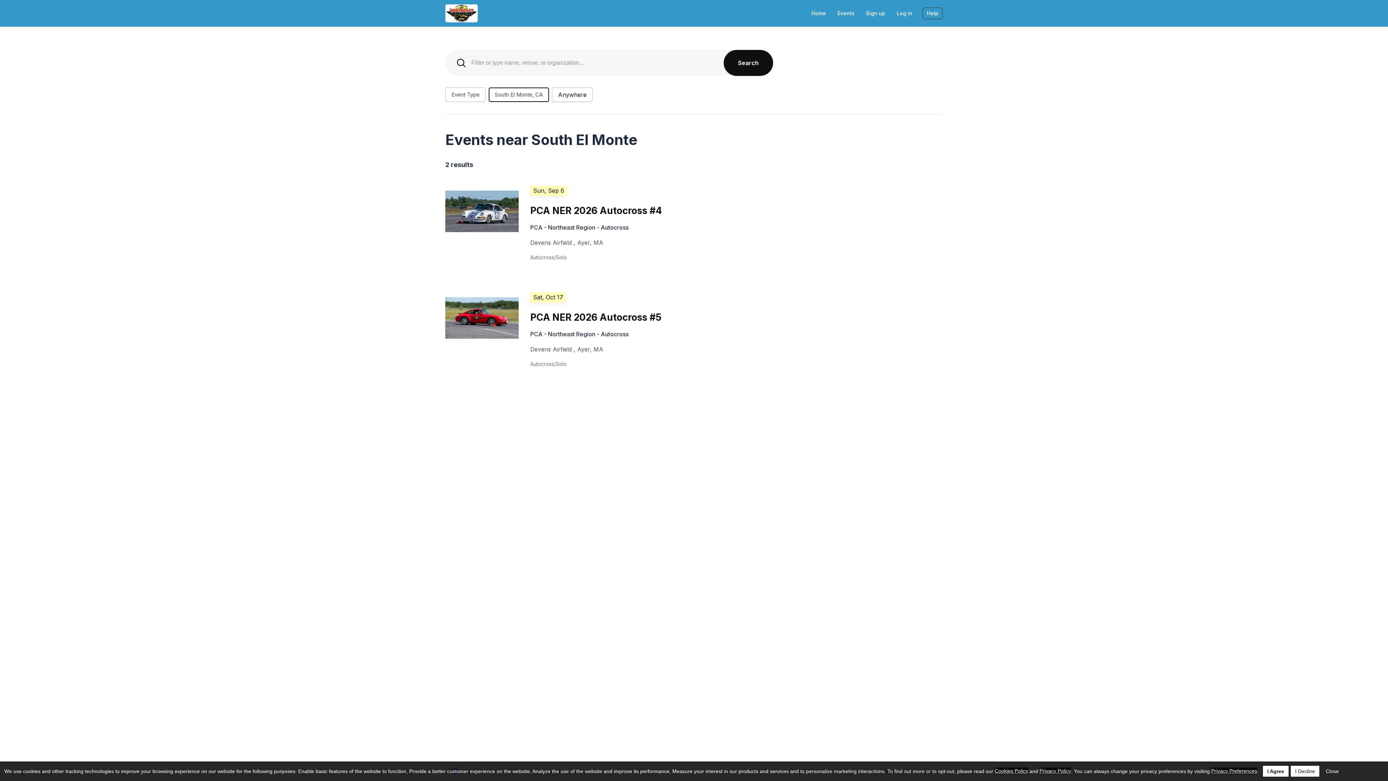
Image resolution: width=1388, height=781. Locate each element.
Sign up (875, 13)
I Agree (1275, 771)
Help (932, 13)
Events (845, 13)
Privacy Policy (1055, 771)
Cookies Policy (1011, 771)
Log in (904, 13)
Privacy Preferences (1234, 771)
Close (1332, 771)
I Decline (1305, 771)
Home (818, 13)
